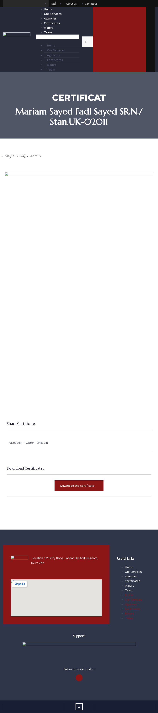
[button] (57, 37)
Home (48, 9)
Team (48, 32)
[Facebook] (6, 3)
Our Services (53, 14)
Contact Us (119, 43)
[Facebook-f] (79, 677)
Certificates (52, 23)
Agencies (50, 18)
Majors (48, 28)
